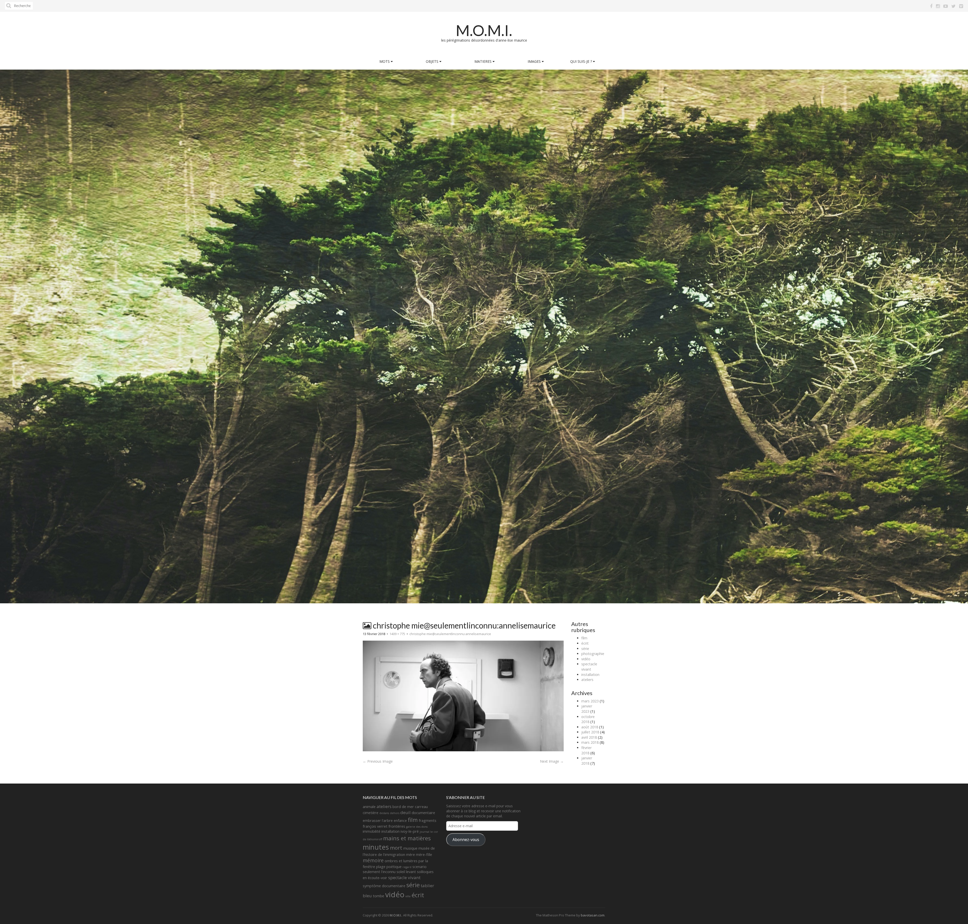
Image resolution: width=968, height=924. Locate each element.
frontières (396, 826)
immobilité (371, 831)
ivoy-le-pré (410, 831)
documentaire (423, 812)
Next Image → (552, 761)
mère (410, 854)
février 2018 (586, 750)
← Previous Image (378, 761)
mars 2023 (590, 701)
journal (424, 831)
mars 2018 (590, 742)
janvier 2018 (586, 761)
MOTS (385, 61)
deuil (405, 812)
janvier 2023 (586, 709)
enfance (400, 820)
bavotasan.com (592, 915)
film (584, 638)
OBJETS (432, 61)
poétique (394, 866)
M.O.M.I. (484, 30)
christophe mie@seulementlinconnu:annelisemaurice (450, 634)
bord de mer (403, 806)
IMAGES (535, 61)
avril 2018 (589, 737)
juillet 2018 (590, 732)
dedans (384, 813)
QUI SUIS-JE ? (581, 61)
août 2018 (589, 727)
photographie (592, 653)
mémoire (373, 860)
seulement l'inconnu (379, 871)
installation (590, 674)
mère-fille (424, 854)
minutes (376, 847)
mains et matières (407, 838)
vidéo (585, 659)
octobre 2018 (588, 719)
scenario (419, 866)
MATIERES (483, 61)
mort (396, 847)
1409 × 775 (397, 634)
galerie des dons (417, 826)
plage (380, 866)
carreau (421, 806)
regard (407, 867)
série (585, 648)
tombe (378, 895)
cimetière (370, 812)
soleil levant (406, 871)
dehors (394, 813)
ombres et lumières (401, 860)
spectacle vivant (589, 667)
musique (410, 848)
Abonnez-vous (465, 839)
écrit (585, 643)
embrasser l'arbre (378, 820)
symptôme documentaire (384, 885)
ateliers (587, 679)
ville (408, 896)
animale (369, 806)
